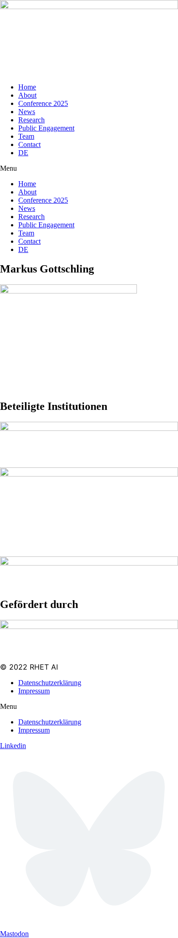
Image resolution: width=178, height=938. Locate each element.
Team (26, 136)
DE (23, 153)
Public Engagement (46, 128)
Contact (29, 144)
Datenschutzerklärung (49, 682)
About (27, 95)
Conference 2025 (43, 103)
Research (31, 120)
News (26, 111)
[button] (89, 168)
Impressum (34, 691)
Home (27, 87)
